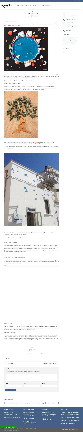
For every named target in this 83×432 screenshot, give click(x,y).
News (32, 11)
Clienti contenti (9, 363)
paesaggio (71, 42)
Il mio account (48, 5)
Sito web (43, 383)
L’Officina (22, 5)
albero (64, 38)
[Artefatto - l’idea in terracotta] (7, 6)
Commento (8, 373)
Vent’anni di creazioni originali (72, 15)
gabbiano (71, 40)
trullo (74, 44)
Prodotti (35, 5)
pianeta (75, 42)
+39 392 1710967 (52, 414)
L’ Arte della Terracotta (70, 19)
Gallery (27, 5)
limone (75, 40)
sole (64, 44)
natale (67, 42)
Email (25, 383)
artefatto (67, 38)
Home (18, 5)
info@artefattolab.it (50, 415)
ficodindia (67, 40)
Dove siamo (41, 5)
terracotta (70, 44)
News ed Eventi (74, 0)
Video (31, 5)
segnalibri (41, 353)
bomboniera (76, 38)
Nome (7, 383)
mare (64, 42)
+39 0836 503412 (51, 412)
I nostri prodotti (69, 26)
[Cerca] (15, 5)
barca (71, 38)
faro (64, 40)
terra (66, 44)
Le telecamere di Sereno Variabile (50, 363)
